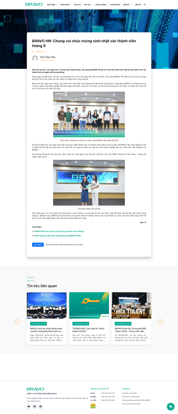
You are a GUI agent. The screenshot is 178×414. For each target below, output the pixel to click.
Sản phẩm (64, 5)
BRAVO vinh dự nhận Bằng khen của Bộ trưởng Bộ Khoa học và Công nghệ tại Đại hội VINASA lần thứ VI (46, 330)
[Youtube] (29, 407)
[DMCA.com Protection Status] (93, 408)
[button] (17, 321)
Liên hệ (138, 5)
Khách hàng (101, 5)
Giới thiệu (51, 5)
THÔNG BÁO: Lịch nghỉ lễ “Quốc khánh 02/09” (88, 330)
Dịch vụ (77, 5)
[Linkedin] (40, 407)
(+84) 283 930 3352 (108, 400)
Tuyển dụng (114, 5)
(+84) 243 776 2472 (108, 393)
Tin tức (87, 5)
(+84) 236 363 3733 (108, 397)
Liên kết (126, 5)
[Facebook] (35, 407)
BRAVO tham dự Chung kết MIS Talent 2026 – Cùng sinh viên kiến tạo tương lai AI (130, 330)
